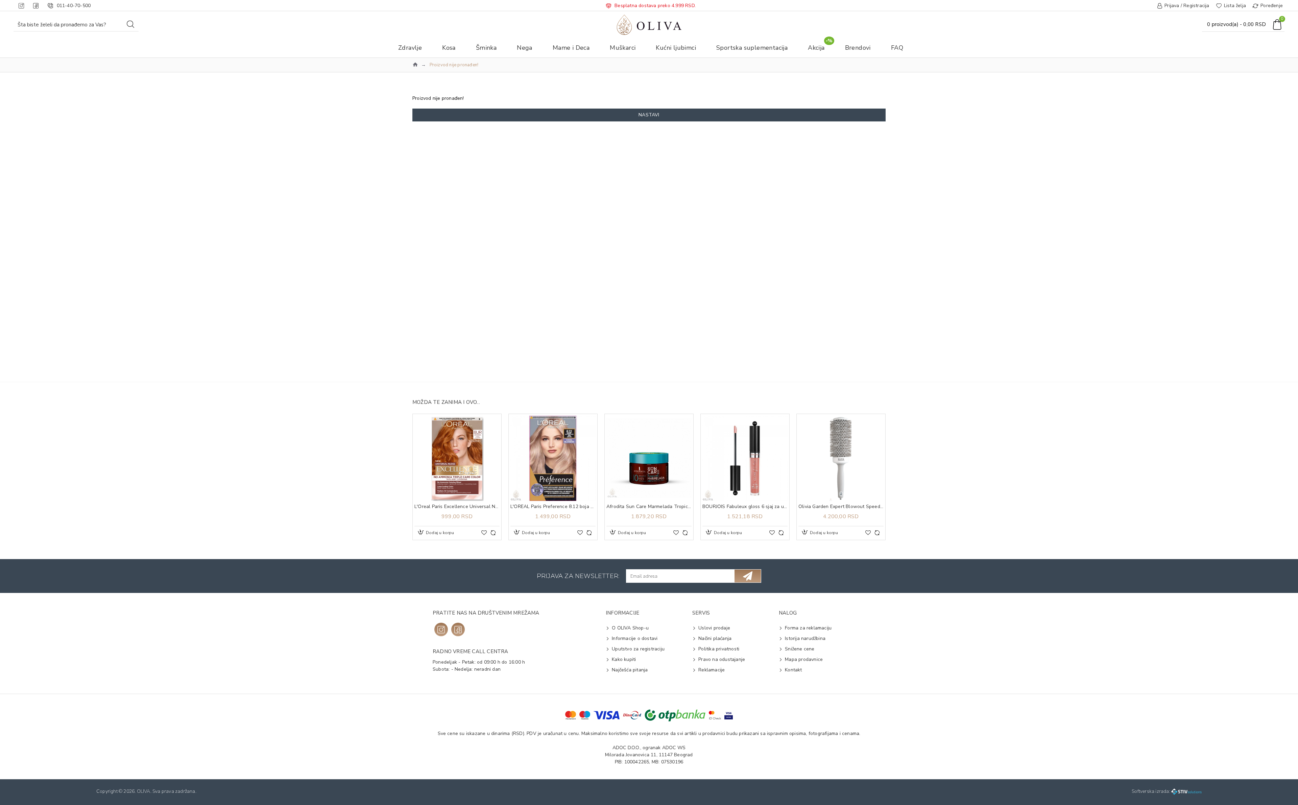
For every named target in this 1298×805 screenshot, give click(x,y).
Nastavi (649, 115)
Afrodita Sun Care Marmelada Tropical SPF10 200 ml (649, 507)
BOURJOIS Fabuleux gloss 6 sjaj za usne (745, 507)
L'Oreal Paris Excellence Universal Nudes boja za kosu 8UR (457, 507)
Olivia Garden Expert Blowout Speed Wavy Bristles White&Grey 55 (841, 507)
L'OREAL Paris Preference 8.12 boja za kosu (553, 507)
